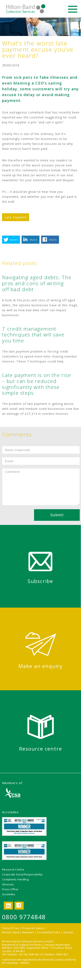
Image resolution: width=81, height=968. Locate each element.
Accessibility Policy (48, 932)
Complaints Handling (15, 879)
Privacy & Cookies (33, 928)
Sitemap (68, 932)
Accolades (8, 894)
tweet (14, 239)
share (33, 239)
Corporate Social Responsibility (22, 874)
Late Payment (16, 217)
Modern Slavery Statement (18, 932)
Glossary (8, 884)
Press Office (10, 889)
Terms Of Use (10, 928)
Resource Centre (13, 869)
